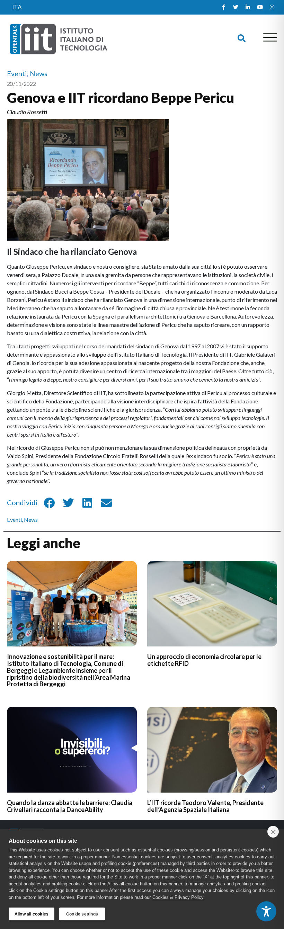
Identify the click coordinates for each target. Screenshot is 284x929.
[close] (273, 832)
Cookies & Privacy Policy (178, 897)
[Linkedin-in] (247, 7)
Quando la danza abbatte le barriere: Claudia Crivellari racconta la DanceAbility (69, 806)
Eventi (14, 519)
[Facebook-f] (223, 7)
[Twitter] (235, 7)
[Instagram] (272, 7)
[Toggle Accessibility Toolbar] (266, 911)
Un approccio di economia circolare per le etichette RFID (204, 660)
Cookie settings (82, 914)
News (31, 519)
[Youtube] (260, 7)
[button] (241, 38)
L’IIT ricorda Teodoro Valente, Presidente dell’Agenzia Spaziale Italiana (205, 806)
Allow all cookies (31, 914)
